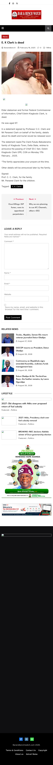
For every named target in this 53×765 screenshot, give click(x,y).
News (5, 37)
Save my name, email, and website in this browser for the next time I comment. (24, 308)
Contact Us (31, 750)
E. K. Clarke (17, 186)
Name (7, 273)
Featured (5, 410)
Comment (9, 241)
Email (7, 284)
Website (7, 294)
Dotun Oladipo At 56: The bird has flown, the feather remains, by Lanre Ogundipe (32, 379)
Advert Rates (32, 754)
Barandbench (10, 48)
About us (19, 754)
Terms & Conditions (14, 750)
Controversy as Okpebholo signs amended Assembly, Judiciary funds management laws (32, 364)
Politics (14, 410)
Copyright (42, 750)
